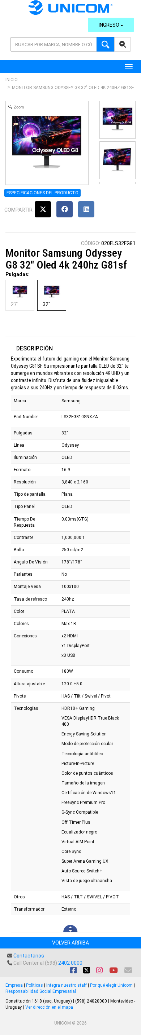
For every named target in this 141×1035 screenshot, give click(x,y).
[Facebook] (64, 209)
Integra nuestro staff (66, 985)
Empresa (14, 985)
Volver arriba (70, 943)
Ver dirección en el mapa (49, 1007)
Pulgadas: (17, 274)
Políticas (34, 985)
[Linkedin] (86, 209)
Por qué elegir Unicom (111, 985)
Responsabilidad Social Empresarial (40, 991)
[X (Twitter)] (43, 209)
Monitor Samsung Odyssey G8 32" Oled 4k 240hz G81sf (73, 87)
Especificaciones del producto (42, 192)
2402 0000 (70, 963)
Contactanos (28, 956)
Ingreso (109, 25)
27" (14, 304)
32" (46, 304)
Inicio (11, 79)
